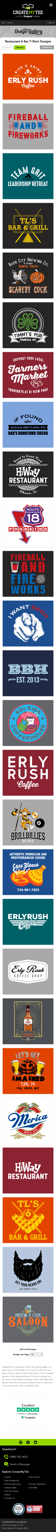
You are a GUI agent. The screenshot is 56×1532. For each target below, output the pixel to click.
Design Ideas (10, 1488)
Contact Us (10, 1498)
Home (8, 1477)
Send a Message (19, 1464)
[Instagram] (20, 1442)
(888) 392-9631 (18, 1457)
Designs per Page (21, 1355)
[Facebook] (28, 1442)
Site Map (33, 1488)
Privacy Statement (38, 1484)
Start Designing (12, 1481)
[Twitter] (35, 1442)
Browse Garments (13, 1484)
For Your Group (11, 1491)
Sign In (51, 23)
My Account (35, 1477)
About (7, 1495)
